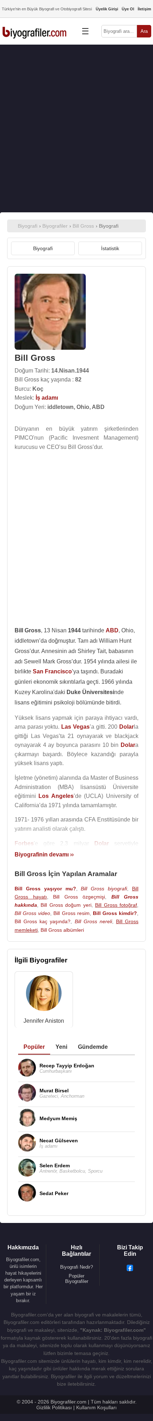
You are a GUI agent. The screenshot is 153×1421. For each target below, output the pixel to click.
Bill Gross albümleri (62, 930)
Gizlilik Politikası (54, 1407)
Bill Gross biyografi (104, 888)
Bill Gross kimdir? (115, 913)
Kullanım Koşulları (96, 1407)
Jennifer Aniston (43, 1021)
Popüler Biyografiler (76, 1278)
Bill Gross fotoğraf (116, 905)
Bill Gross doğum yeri (66, 905)
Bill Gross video (32, 913)
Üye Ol (128, 9)
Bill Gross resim (71, 913)
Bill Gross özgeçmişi (79, 897)
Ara (144, 31)
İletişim (144, 9)
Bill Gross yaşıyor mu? (45, 888)
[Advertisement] (76, 128)
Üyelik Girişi (107, 9)
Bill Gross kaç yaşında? (42, 921)
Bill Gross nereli (93, 921)
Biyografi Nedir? (76, 1267)
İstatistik (110, 248)
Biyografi (43, 248)
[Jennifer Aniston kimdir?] (44, 994)
